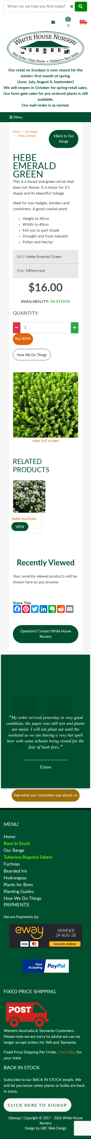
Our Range (31, 131)
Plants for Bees (18, 885)
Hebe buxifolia (23, 519)
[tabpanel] (45, 741)
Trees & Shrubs (27, 136)
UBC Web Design (53, 1128)
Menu (17, 117)
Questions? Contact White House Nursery (45, 633)
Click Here (67, 1052)
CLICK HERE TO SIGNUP (37, 1105)
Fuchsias (12, 864)
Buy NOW (23, 339)
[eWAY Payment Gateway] (45, 936)
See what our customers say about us (45, 795)
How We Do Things (32, 355)
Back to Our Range (64, 138)
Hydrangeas (15, 878)
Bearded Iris (15, 871)
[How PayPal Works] (45, 966)
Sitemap (14, 1118)
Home (16, 131)
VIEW (20, 527)
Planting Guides (19, 892)
